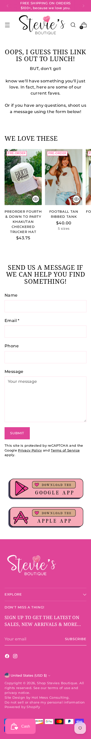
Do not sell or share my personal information (45, 702)
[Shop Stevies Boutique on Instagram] (16, 657)
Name (11, 295)
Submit (17, 433)
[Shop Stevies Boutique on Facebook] (8, 657)
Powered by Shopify (22, 707)
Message (14, 371)
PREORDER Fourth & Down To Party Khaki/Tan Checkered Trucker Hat (23, 221)
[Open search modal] (73, 25)
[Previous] (7, 6)
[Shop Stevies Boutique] (42, 25)
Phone (12, 345)
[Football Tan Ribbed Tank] (63, 177)
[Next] (83, 6)
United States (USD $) (29, 675)
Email (12, 320)
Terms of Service (65, 450)
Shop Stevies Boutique (57, 683)
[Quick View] (36, 199)
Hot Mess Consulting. (51, 697)
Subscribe (75, 639)
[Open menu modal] (7, 25)
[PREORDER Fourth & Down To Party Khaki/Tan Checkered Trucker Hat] (23, 177)
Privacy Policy (30, 450)
